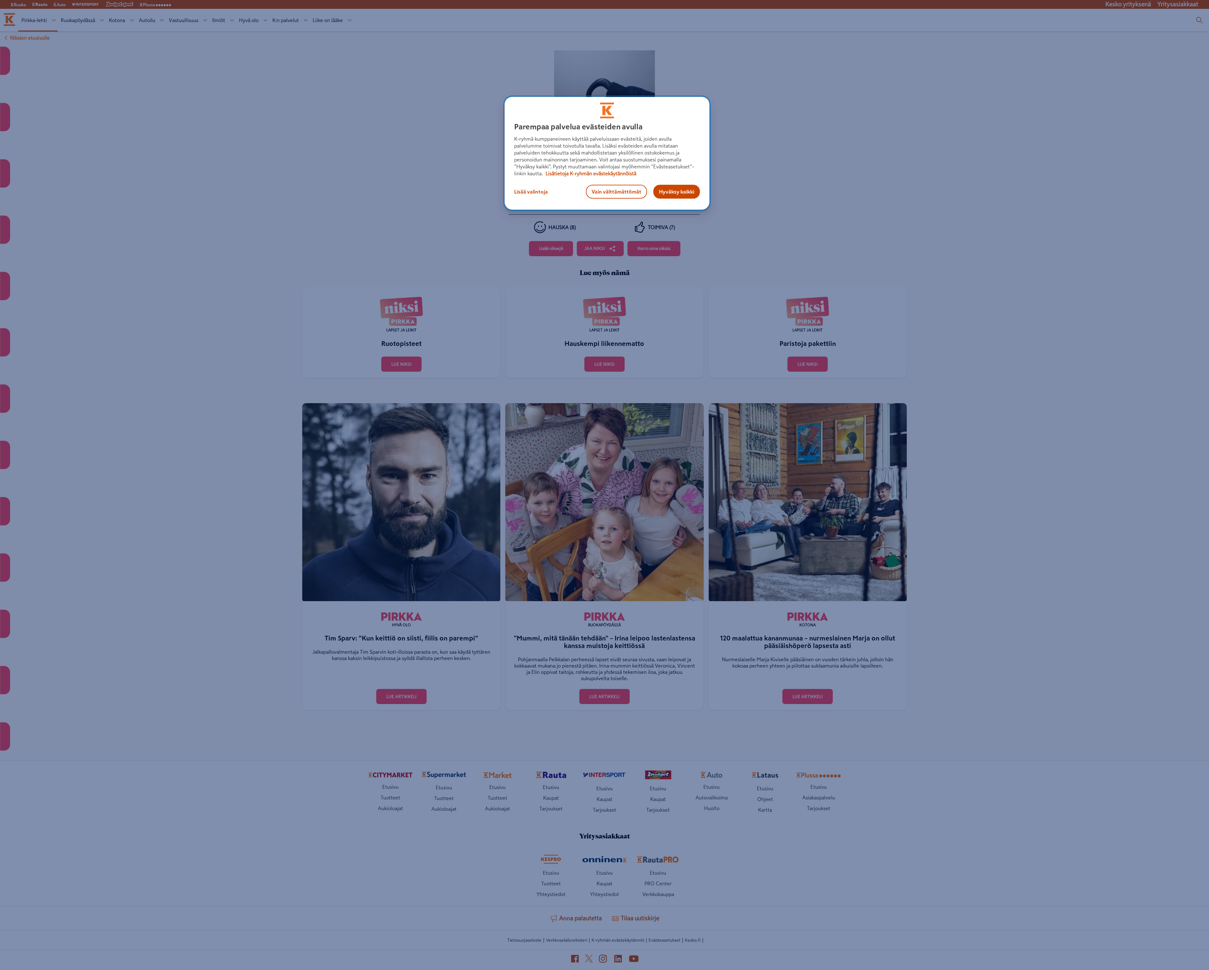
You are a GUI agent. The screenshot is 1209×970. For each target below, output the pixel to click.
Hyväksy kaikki (676, 191)
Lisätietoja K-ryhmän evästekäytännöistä (590, 173)
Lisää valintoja (531, 191)
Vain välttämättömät (616, 191)
